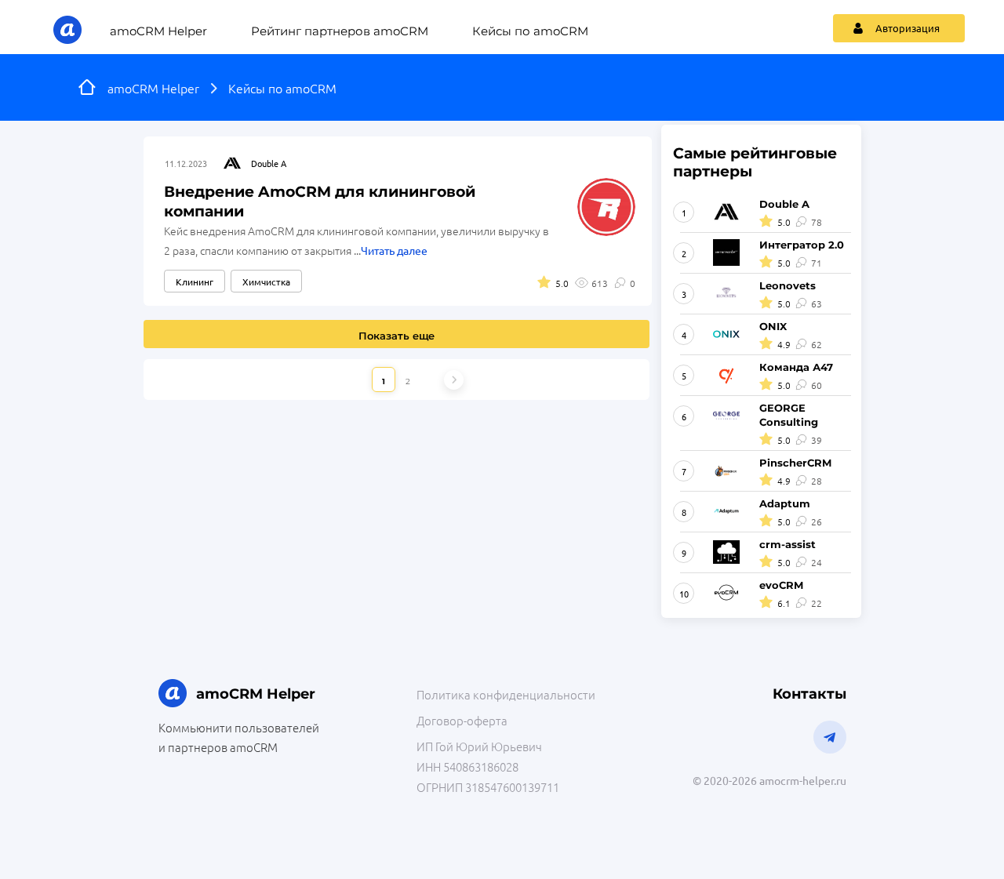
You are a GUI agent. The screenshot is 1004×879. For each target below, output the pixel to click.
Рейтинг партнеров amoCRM (339, 31)
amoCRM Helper (158, 31)
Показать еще (396, 335)
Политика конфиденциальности (506, 694)
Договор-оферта (462, 720)
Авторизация (907, 28)
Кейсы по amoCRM (530, 31)
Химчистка (266, 281)
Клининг (194, 281)
